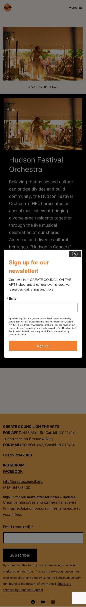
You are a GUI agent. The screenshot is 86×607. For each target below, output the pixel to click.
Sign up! (43, 346)
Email (13, 298)
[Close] (75, 254)
